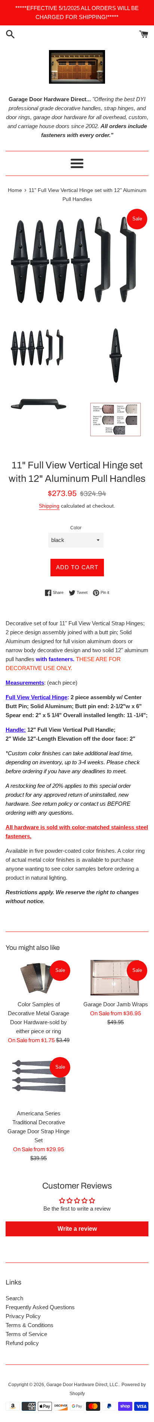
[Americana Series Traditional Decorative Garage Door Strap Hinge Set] (38, 1080)
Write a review (77, 1229)
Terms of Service (26, 1334)
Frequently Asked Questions (40, 1307)
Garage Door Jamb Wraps (115, 1004)
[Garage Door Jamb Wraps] (115, 977)
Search (14, 1298)
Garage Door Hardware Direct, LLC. (82, 1384)
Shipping (49, 506)
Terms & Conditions (29, 1325)
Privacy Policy (23, 1316)
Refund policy (22, 1343)
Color (75, 527)
